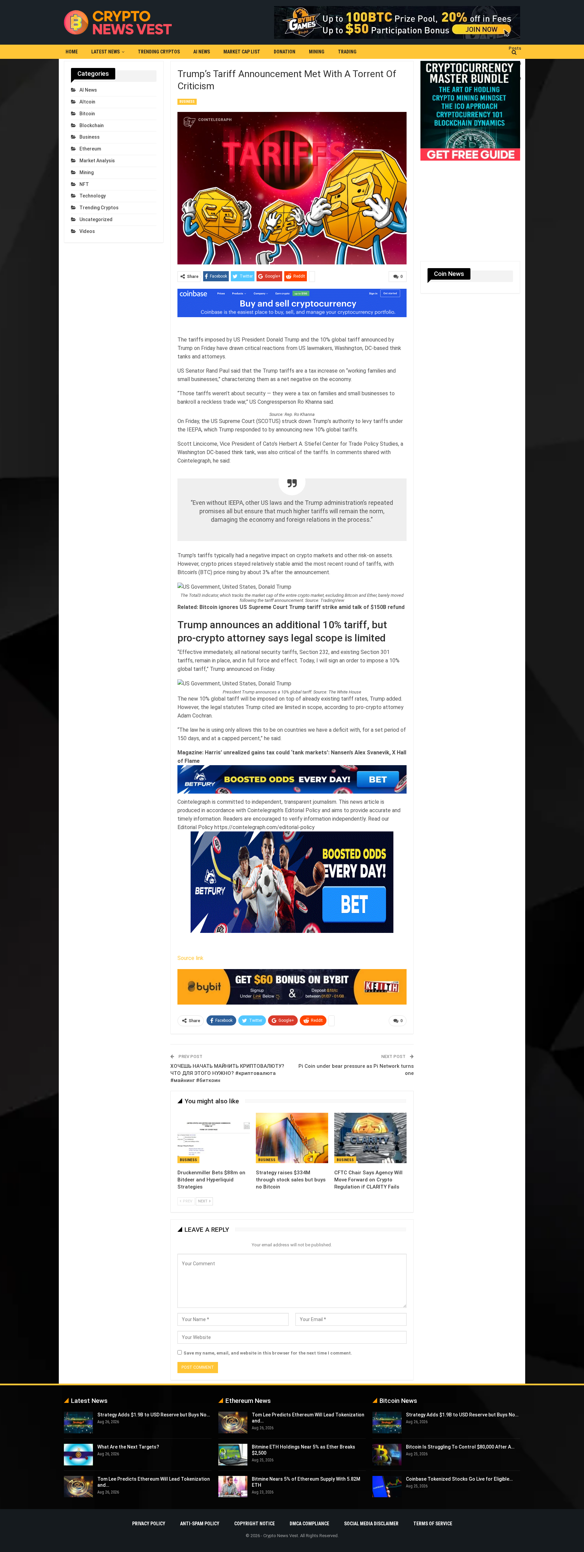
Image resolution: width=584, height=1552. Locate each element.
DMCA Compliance (309, 1523)
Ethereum (90, 148)
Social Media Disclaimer (371, 1523)
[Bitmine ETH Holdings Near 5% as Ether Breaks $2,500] (232, 1454)
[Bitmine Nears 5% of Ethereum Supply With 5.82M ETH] (232, 1487)
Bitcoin (87, 113)
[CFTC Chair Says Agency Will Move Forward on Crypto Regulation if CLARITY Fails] (370, 1138)
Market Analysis (97, 160)
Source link (190, 958)
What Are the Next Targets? (128, 1447)
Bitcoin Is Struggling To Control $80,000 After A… (460, 1447)
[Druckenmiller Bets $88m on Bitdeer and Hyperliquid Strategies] (213, 1138)
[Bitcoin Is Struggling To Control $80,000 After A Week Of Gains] (387, 1454)
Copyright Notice (254, 1523)
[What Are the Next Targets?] (78, 1454)
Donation (284, 51)
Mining (316, 51)
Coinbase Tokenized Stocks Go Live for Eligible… (459, 1479)
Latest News (105, 51)
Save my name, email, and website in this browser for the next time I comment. (268, 1353)
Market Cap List (241, 51)
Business (187, 101)
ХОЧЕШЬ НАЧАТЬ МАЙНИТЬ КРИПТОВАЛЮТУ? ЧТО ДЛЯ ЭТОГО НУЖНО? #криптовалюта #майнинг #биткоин (227, 1073)
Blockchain (91, 125)
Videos (87, 231)
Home (72, 51)
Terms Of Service (432, 1523)
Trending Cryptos (159, 51)
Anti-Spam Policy (199, 1523)
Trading (347, 51)
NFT (84, 184)
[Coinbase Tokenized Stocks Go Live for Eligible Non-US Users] (387, 1487)
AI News (201, 51)
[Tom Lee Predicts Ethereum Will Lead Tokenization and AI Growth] (78, 1487)
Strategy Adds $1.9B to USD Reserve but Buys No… (153, 1414)
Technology (92, 195)
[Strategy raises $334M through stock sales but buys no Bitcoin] (292, 1138)
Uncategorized (96, 219)
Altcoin (87, 101)
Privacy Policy (148, 1523)
